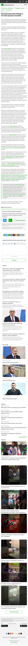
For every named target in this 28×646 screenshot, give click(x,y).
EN (4, 1)
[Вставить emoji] (14, 244)
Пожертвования (24, 623)
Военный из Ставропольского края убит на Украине (12, 418)
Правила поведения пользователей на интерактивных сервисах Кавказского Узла (14, 638)
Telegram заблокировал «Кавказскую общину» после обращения (12, 535)
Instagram (9, 194)
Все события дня (23, 437)
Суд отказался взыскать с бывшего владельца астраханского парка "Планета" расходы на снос (13, 280)
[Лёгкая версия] (6, 1)
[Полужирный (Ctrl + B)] (3, 244)
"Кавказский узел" (8, 48)
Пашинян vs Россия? (20, 8)
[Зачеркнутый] (11, 244)
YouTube (5, 197)
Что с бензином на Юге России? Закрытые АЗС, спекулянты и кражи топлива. (13, 607)
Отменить (14, 260)
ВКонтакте (15, 194)
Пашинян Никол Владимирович (10, 362)
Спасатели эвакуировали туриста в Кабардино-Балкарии (11, 302)
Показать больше (14, 611)
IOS (20, 184)
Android (17, 184)
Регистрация (14, 256)
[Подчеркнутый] (8, 244)
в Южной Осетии (9, 157)
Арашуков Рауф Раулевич (8, 380)
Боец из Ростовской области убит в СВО (11, 423)
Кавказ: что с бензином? (7, 8)
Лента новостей (9, 9)
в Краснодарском (9, 156)
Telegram (5, 190)
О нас (2, 623)
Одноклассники (21, 194)
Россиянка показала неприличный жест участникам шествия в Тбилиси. (11, 584)
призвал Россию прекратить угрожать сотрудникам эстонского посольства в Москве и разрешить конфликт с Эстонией (14, 178)
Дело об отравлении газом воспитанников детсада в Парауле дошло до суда (13, 428)
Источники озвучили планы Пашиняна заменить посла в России (12, 324)
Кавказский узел (12, 134)
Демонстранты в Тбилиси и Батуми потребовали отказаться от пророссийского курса (13, 458)
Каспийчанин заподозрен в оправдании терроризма (11, 434)
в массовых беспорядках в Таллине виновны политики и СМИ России (14, 175)
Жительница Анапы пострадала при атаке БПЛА (13, 407)
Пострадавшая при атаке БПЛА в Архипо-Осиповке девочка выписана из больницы (13, 292)
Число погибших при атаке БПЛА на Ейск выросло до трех (12, 412)
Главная (2, 9)
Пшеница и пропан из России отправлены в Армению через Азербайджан (13, 334)
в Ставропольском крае (19, 156)
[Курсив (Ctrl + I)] (6, 244)
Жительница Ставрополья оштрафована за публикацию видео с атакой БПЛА (13, 269)
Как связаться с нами (12, 623)
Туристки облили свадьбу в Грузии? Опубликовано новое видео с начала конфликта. (13, 511)
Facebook (5, 194)
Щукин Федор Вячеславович (9, 398)
